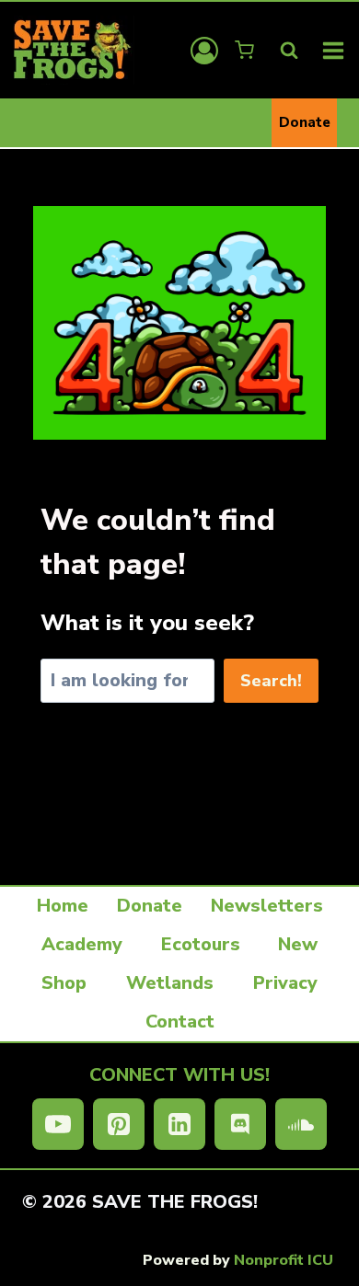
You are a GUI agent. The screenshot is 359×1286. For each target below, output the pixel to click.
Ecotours (200, 944)
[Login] (204, 50)
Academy (81, 944)
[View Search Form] (289, 50)
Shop (64, 982)
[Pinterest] (119, 1124)
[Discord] (240, 1124)
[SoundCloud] (301, 1124)
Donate (304, 122)
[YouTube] (58, 1124)
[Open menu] (333, 50)
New (298, 944)
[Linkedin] (179, 1124)
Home (62, 905)
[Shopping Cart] (246, 50)
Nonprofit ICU (283, 1260)
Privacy (285, 982)
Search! (271, 681)
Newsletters (267, 905)
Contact (179, 1021)
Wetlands (170, 982)
